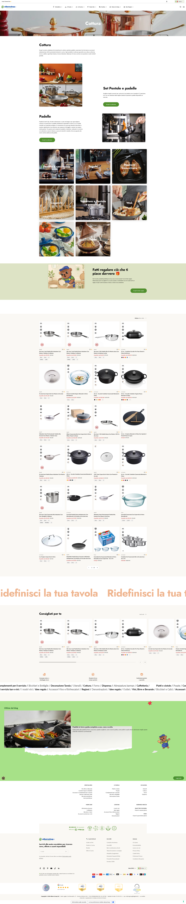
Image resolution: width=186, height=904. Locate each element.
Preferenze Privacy (137, 856)
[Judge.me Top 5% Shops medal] (108, 828)
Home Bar (92, 7)
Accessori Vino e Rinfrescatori (111, 812)
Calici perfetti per (87, 798)
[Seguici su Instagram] (44, 868)
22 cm (72, 440)
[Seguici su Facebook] (40, 868)
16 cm (96, 480)
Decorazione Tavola (114, 796)
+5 (48, 520)
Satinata (41, 359)
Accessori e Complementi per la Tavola (82, 792)
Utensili (145, 788)
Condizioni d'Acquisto (138, 859)
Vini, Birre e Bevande (87, 788)
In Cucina (80, 7)
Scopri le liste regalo (138, 290)
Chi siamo (135, 842)
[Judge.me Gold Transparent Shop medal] (96, 828)
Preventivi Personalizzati (113, 859)
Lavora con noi (136, 848)
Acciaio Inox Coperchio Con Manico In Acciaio (51, 393)
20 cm (41, 357)
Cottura (145, 790)
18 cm (41, 439)
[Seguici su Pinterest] (48, 868)
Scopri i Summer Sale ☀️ (6, 1)
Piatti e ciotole (115, 788)
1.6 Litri (123, 520)
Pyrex (68, 391)
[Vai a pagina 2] (97, 567)
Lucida (46, 359)
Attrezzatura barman (87, 808)
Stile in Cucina (90, 850)
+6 (129, 480)
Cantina (103, 7)
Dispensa (144, 794)
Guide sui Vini (89, 842)
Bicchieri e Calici (88, 812)
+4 (76, 440)
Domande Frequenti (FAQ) (113, 856)
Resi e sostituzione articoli (113, 848)
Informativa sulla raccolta (79, 902)
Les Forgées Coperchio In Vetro (47, 556)
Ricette (88, 848)
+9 (103, 520)
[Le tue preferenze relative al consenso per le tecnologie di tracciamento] (183, 901)
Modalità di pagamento (113, 853)
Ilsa (121, 432)
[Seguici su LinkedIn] (59, 868)
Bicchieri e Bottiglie (114, 794)
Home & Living (115, 7)
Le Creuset (123, 349)
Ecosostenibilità (137, 845)
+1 (77, 359)
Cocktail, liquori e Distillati (85, 790)
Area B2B (109, 845)
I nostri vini (116, 808)
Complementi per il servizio (112, 792)
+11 (130, 399)
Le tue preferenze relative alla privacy (99, 902)
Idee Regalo (129, 7)
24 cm (45, 357)
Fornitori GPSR (110, 861)
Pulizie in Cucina (90, 845)
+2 (48, 357)
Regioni (117, 814)
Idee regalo (116, 810)
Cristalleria (58, 7)
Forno (145, 792)
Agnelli (40, 349)
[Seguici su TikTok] (55, 868)
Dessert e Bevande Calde (85, 794)
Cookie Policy (136, 853)
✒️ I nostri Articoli (91, 839)
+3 (76, 357)
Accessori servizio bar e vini (85, 814)
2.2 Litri (128, 520)
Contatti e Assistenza (112, 842)
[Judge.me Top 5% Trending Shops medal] (114, 828)
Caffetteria (89, 810)
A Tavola (69, 7)
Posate (117, 790)
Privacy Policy (136, 850)
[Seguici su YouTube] (51, 868)
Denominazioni (115, 815)
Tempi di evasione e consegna (114, 850)
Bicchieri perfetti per (87, 796)
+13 (102, 399)
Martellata (47, 522)
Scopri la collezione (111, 104)
